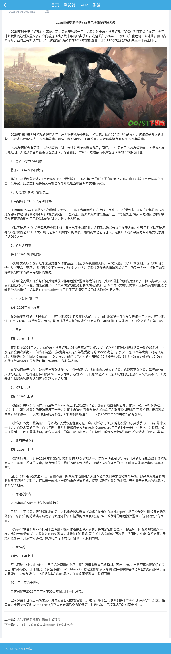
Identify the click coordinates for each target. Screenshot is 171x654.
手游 (96, 5)
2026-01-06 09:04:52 (22, 12)
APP (84, 5)
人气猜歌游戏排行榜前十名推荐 (39, 619)
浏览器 (70, 5)
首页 (55, 5)
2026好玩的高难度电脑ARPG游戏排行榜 (45, 625)
